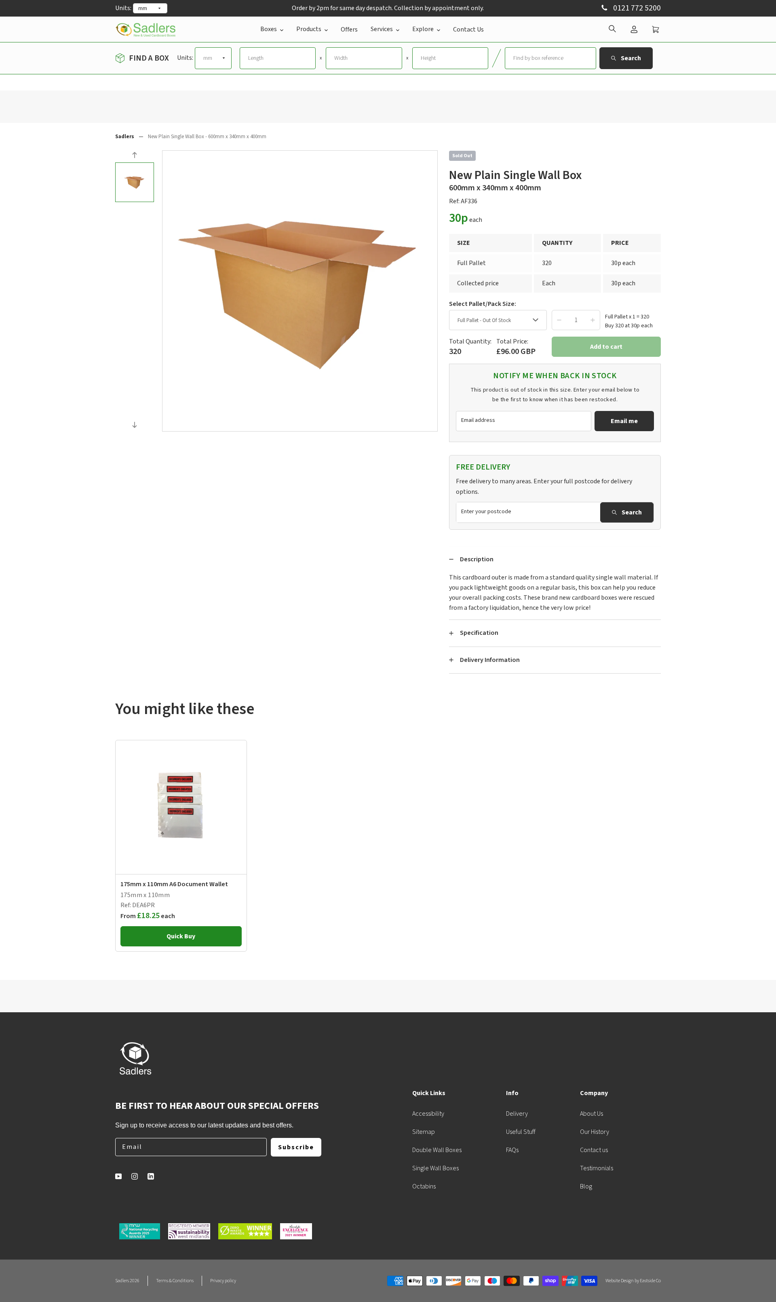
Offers (349, 29)
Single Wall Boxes (435, 1168)
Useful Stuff (521, 1131)
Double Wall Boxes (437, 1150)
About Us (591, 1113)
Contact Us (468, 29)
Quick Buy (181, 936)
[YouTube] (118, 1176)
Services (382, 29)
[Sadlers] (145, 29)
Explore (423, 29)
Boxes (268, 29)
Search (632, 512)
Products (308, 29)
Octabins (424, 1186)
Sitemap (423, 1131)
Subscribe (296, 1147)
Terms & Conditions (175, 1280)
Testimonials (596, 1168)
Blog (586, 1186)
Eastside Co (650, 1280)
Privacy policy (223, 1280)
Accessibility (428, 1113)
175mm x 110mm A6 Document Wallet (174, 884)
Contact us (594, 1150)
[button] (134, 156)
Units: (123, 8)
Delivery (517, 1113)
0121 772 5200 (636, 8)
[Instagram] (134, 1176)
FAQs (512, 1150)
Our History (594, 1131)
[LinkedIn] (151, 1176)
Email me (624, 421)
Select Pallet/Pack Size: (482, 303)
